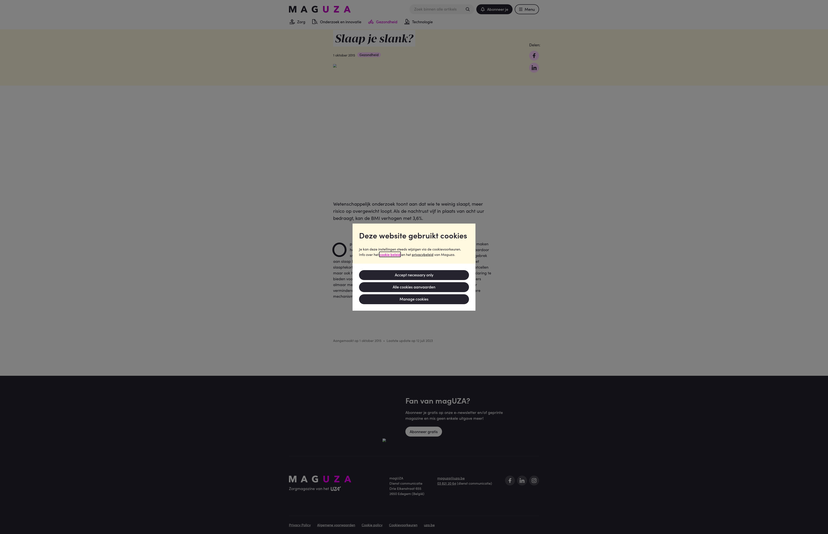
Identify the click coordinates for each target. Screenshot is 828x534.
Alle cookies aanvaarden (414, 287)
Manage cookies (414, 299)
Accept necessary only (414, 274)
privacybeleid (422, 254)
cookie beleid (390, 254)
